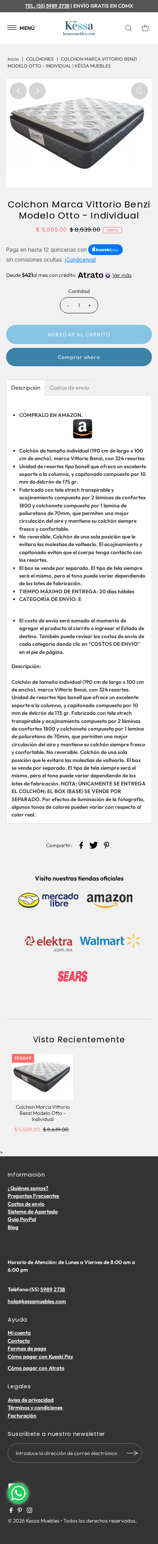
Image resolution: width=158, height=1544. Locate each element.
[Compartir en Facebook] (81, 844)
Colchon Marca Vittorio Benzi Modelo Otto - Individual (43, 1113)
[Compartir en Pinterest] (106, 844)
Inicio (13, 59)
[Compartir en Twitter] (94, 844)
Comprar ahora (79, 357)
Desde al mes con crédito (68, 275)
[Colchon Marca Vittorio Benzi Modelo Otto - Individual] (42, 1077)
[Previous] (18, 90)
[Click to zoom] (139, 90)
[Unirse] (132, 1453)
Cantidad (79, 291)
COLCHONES (40, 59)
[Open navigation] (12, 28)
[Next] (37, 90)
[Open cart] (145, 28)
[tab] (25, 387)
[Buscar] (130, 28)
